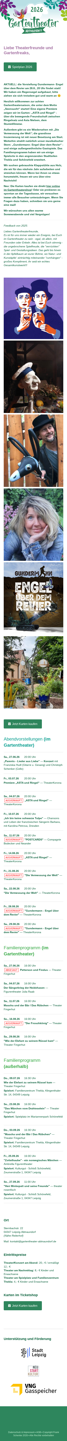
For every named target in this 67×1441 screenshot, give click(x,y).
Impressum (29, 1432)
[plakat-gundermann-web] (33, 599)
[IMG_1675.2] (33, 534)
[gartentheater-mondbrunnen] (33, 675)
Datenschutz (14, 1432)
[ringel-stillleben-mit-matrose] (33, 380)
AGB (38, 1432)
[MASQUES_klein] (33, 309)
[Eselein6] (33, 454)
